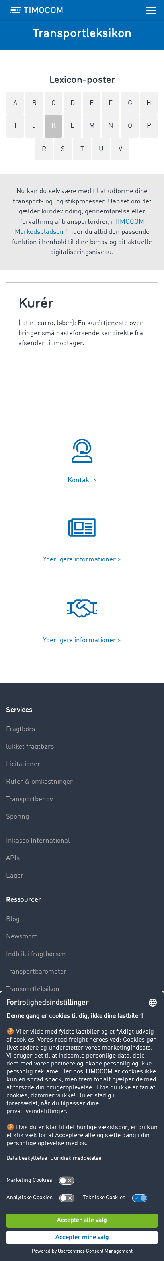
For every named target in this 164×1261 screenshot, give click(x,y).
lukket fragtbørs (30, 746)
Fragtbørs (20, 729)
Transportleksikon (32, 989)
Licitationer (23, 764)
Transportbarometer (36, 971)
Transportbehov (29, 799)
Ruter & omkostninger (39, 781)
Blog (13, 919)
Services (19, 709)
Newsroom (22, 936)
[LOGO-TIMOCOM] (36, 10)
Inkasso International (38, 840)
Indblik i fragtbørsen (36, 954)
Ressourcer (23, 899)
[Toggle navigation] (151, 10)
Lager (14, 875)
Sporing (17, 816)
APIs (13, 858)
